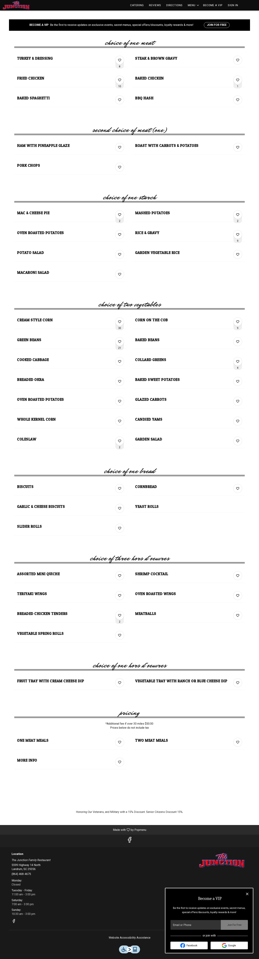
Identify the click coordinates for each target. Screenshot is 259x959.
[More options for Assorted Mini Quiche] (119, 575)
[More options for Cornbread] (237, 488)
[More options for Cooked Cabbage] (119, 361)
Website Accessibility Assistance (129, 937)
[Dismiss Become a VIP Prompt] (247, 894)
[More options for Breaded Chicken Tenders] (119, 615)
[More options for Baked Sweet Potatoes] (237, 381)
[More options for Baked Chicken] (237, 80)
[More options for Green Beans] (119, 341)
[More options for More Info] (119, 762)
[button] (193, 5)
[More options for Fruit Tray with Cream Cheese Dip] (119, 683)
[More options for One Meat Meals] (119, 742)
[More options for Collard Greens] (237, 361)
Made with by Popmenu (74, 829)
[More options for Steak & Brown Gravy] (237, 60)
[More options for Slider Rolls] (119, 528)
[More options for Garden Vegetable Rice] (237, 254)
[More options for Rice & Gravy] (237, 234)
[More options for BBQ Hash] (237, 100)
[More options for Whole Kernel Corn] (119, 421)
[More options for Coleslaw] (119, 441)
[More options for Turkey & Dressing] (119, 60)
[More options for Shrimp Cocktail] (237, 575)
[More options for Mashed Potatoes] (237, 214)
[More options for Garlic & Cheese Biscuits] (119, 508)
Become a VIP (213, 5)
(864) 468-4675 (21, 874)
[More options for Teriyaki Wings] (119, 595)
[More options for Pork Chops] (119, 167)
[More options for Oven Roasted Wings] (237, 595)
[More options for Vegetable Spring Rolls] (119, 635)
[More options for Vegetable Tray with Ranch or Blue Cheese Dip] (237, 683)
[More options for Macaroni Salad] (119, 274)
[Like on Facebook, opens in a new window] (129, 840)
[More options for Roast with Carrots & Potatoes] (237, 147)
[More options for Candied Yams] (237, 421)
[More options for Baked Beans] (237, 341)
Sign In (233, 5)
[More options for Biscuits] (119, 488)
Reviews (155, 5)
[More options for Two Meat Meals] (237, 742)
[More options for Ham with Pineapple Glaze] (119, 147)
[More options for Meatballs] (237, 615)
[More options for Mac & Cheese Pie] (119, 214)
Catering (137, 5)
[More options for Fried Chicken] (119, 80)
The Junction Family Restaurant (222, 860)
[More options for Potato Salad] (119, 254)
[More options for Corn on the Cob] (237, 322)
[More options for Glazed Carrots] (237, 401)
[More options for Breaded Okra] (119, 381)
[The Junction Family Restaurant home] (19, 5)
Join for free (217, 25)
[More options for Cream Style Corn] (119, 322)
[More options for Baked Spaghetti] (119, 100)
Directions (174, 5)
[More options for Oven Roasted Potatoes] (119, 234)
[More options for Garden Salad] (237, 441)
